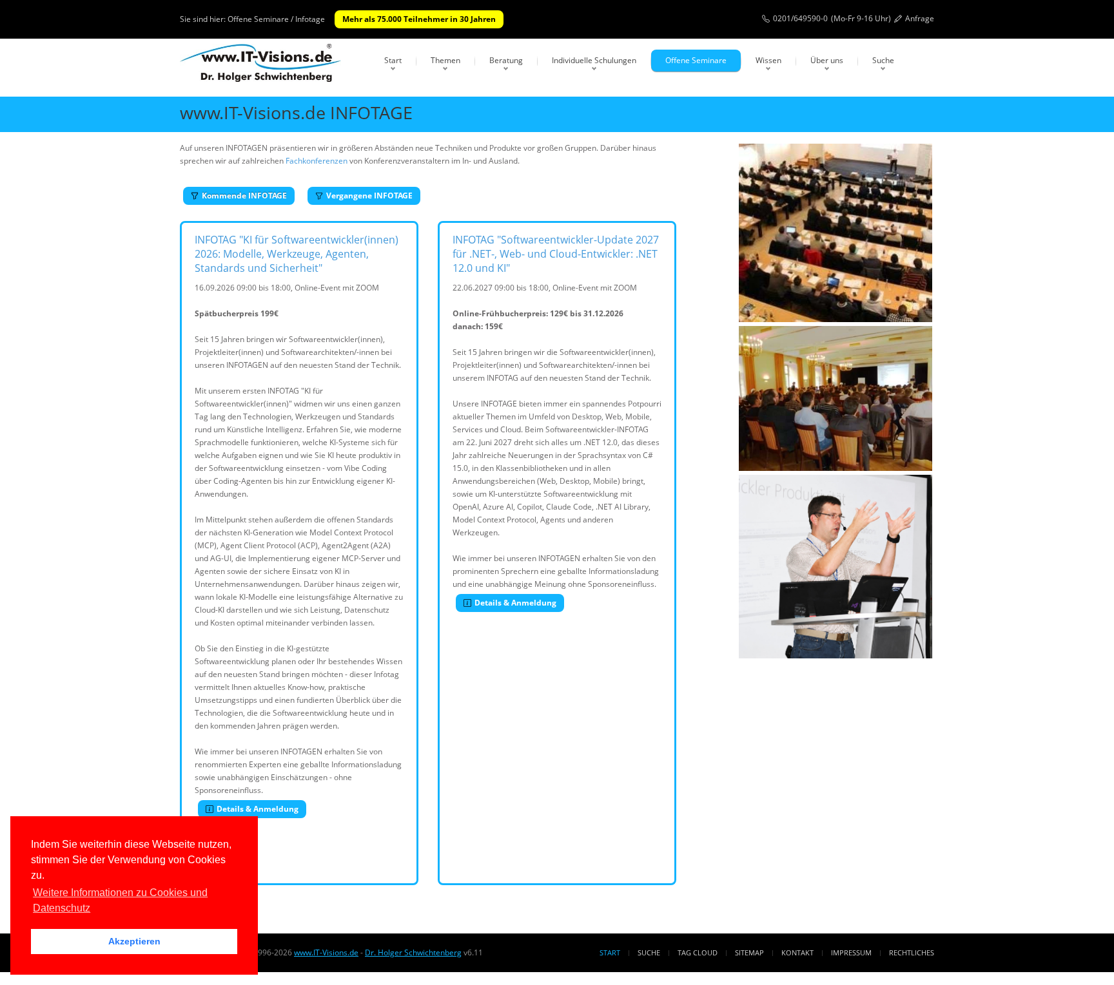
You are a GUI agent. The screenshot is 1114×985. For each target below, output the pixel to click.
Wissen (768, 60)
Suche (883, 60)
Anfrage (919, 18)
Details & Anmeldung (257, 808)
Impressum (851, 952)
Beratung (506, 60)
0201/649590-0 (800, 18)
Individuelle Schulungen (594, 60)
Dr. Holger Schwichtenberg (413, 952)
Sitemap (749, 952)
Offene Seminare (696, 60)
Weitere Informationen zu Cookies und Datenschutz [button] (120, 900)
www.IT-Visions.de (326, 952)
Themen (445, 60)
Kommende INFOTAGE (244, 195)
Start (393, 60)
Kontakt (797, 952)
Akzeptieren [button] (134, 941)
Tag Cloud (698, 952)
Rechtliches (911, 952)
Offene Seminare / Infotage (276, 19)
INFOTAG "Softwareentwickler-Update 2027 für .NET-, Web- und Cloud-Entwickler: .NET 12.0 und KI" (556, 254)
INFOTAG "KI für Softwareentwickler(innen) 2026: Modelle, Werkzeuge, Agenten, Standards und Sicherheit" (296, 254)
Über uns (826, 60)
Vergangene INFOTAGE (369, 195)
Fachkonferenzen (316, 160)
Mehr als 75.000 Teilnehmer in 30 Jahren (419, 19)
